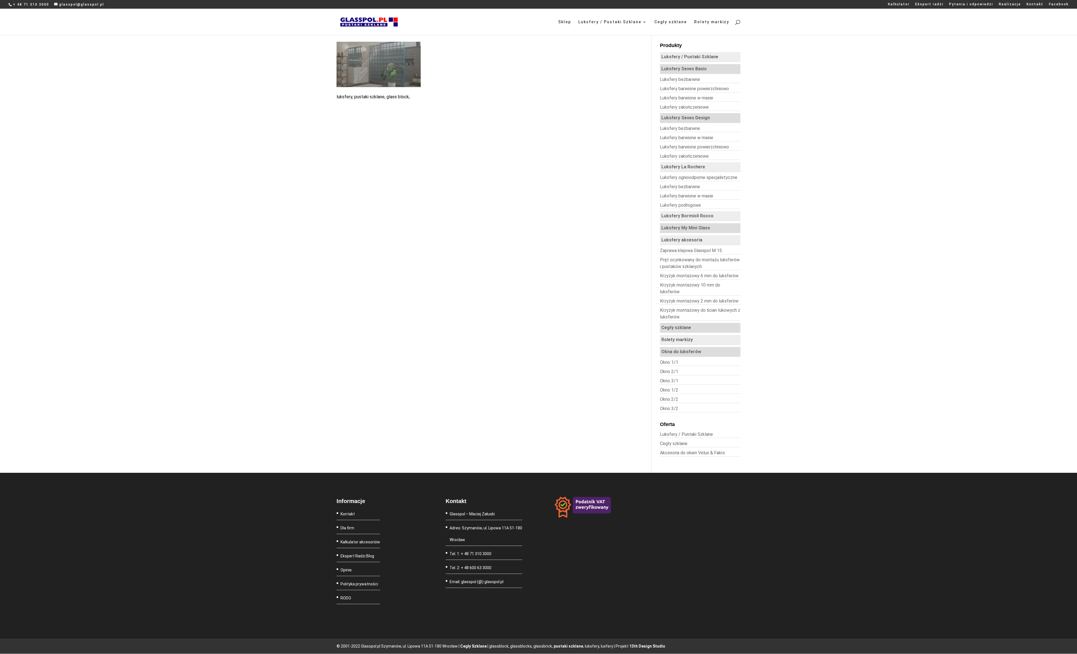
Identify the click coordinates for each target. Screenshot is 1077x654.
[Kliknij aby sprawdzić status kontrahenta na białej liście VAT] (583, 516)
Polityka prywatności (359, 584)
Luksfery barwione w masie (686, 98)
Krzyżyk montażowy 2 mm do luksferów (699, 301)
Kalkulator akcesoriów (360, 542)
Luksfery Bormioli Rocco (687, 215)
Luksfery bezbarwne (680, 79)
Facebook (1059, 4)
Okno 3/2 (669, 408)
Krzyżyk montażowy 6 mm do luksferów (699, 275)
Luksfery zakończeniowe (684, 107)
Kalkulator (899, 4)
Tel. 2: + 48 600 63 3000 (470, 567)
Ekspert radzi (929, 4)
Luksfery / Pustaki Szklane (609, 22)
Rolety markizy (711, 22)
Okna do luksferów (681, 351)
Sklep (564, 22)
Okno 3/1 (669, 380)
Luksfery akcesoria (681, 240)
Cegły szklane (670, 22)
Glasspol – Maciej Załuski (472, 514)
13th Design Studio (647, 646)
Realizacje (1010, 4)
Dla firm (347, 528)
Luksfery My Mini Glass (685, 228)
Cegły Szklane (473, 646)
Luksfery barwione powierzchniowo (694, 88)
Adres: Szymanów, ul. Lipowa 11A (480, 528)
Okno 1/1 (669, 362)
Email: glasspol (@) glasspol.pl (476, 581)
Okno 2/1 (669, 371)
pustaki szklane (568, 646)
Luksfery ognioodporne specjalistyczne (698, 177)
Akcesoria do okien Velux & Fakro (692, 452)
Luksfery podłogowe (680, 205)
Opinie (346, 570)
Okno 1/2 (669, 390)
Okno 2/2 (669, 399)
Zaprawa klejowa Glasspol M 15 (691, 250)
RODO (345, 598)
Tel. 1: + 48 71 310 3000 (470, 553)
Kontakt (1035, 4)
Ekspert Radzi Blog (357, 556)
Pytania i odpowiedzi (971, 4)
